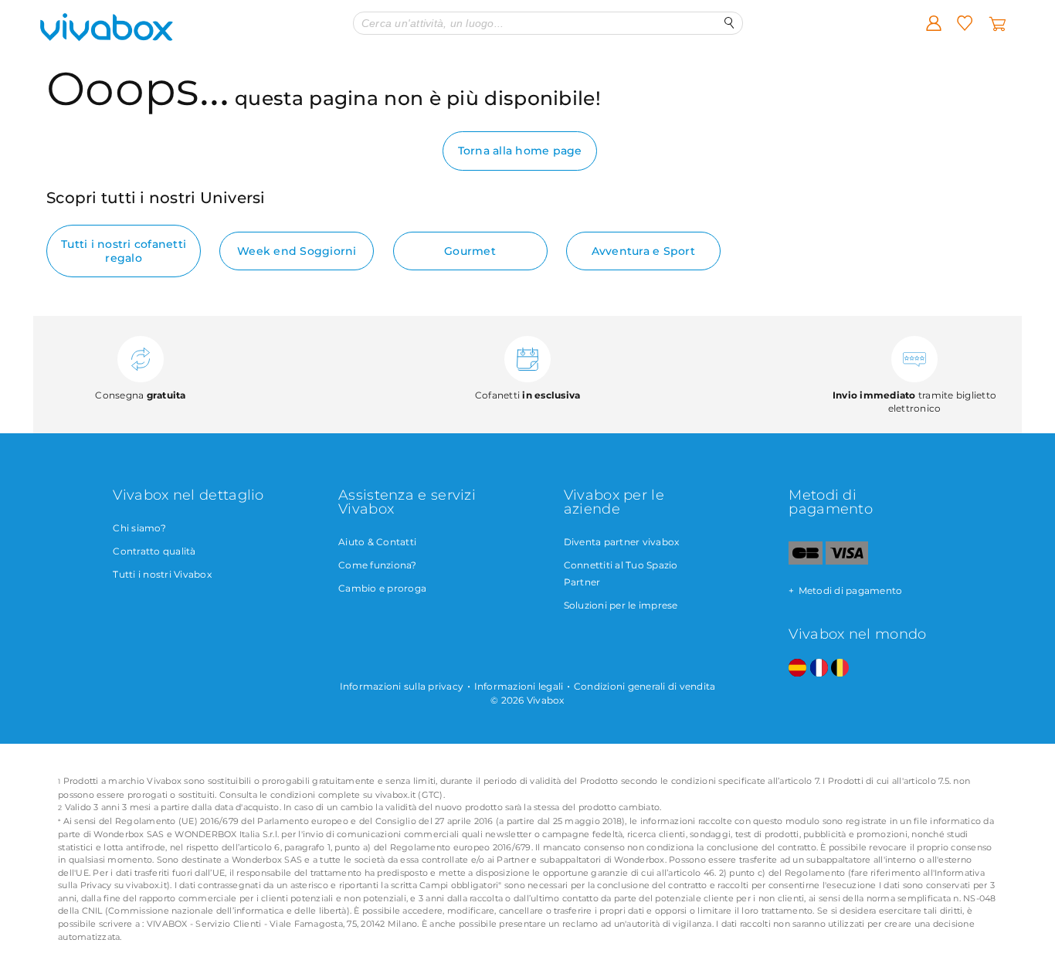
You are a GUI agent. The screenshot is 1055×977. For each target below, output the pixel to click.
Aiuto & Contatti (377, 542)
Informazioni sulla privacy (402, 686)
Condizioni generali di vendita (645, 686)
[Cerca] (729, 23)
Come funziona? (377, 565)
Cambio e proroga (382, 588)
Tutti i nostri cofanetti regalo (123, 251)
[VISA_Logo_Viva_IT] (847, 561)
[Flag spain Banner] (797, 668)
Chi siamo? (139, 528)
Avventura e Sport (643, 251)
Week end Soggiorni (297, 251)
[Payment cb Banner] (805, 561)
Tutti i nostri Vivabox (162, 574)
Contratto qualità (154, 551)
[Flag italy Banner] (819, 668)
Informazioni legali (519, 686)
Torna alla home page (520, 151)
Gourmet (470, 251)
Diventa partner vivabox (622, 542)
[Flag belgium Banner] (840, 668)
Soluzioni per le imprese (621, 605)
